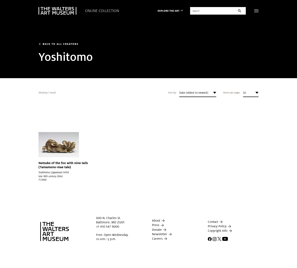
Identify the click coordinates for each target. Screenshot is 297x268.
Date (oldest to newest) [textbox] (193, 92)
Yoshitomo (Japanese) (50, 172)
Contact (213, 222)
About (156, 220)
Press (156, 225)
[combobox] (197, 92)
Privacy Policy (217, 226)
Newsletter (160, 234)
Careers (157, 239)
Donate (157, 230)
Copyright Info (218, 231)
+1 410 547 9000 (107, 226)
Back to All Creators (58, 44)
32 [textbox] (244, 92)
